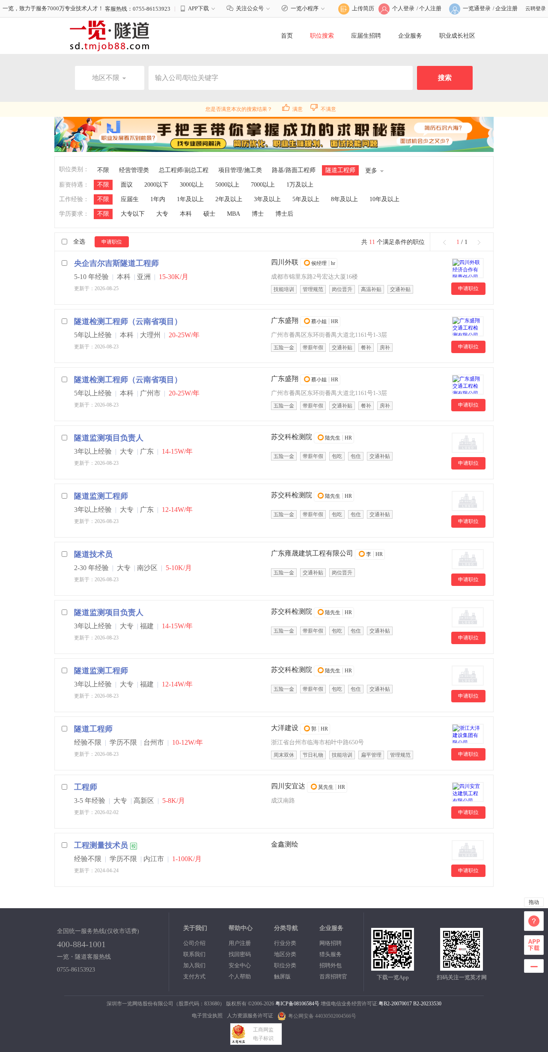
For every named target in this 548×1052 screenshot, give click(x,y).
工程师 (85, 787)
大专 (162, 214)
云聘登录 (535, 9)
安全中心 (240, 965)
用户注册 (240, 943)
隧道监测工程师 (101, 496)
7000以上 (263, 184)
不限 (103, 170)
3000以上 (192, 184)
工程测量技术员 (101, 845)
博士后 (284, 214)
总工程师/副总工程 (183, 170)
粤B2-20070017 (395, 1004)
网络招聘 (330, 943)
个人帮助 (240, 976)
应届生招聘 (366, 36)
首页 (287, 36)
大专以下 (133, 214)
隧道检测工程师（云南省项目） (128, 321)
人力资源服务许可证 (250, 1016)
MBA (233, 214)
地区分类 (285, 954)
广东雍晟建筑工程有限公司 (312, 553)
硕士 (209, 214)
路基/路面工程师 (294, 170)
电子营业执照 (207, 1016)
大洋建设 (284, 727)
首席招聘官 (333, 976)
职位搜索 (322, 36)
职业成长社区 (457, 36)
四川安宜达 (288, 786)
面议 (127, 184)
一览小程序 (305, 8)
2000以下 (156, 184)
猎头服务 (330, 954)
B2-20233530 (427, 1004)
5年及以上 (305, 199)
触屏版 (282, 976)
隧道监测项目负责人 (108, 438)
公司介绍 (194, 943)
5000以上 (227, 184)
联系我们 (194, 954)
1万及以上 (299, 184)
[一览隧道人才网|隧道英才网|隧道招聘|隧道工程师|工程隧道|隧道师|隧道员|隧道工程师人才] (109, 36)
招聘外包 (330, 965)
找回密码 (240, 954)
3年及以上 (267, 199)
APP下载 (198, 8)
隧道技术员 (93, 554)
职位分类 (285, 965)
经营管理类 (134, 170)
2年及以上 (228, 199)
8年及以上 (344, 199)
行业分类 (285, 943)
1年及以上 (190, 199)
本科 (186, 214)
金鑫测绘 (284, 844)
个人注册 (430, 8)
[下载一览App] (392, 967)
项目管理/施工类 (240, 170)
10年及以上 (384, 199)
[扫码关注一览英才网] (461, 967)
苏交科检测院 (291, 436)
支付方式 (194, 976)
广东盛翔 (284, 320)
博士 (258, 214)
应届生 (130, 199)
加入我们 (194, 965)
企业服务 (410, 36)
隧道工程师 (340, 170)
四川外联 (284, 262)
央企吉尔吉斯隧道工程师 (116, 263)
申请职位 (111, 242)
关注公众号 (250, 8)
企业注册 (506, 8)
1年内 (157, 199)
